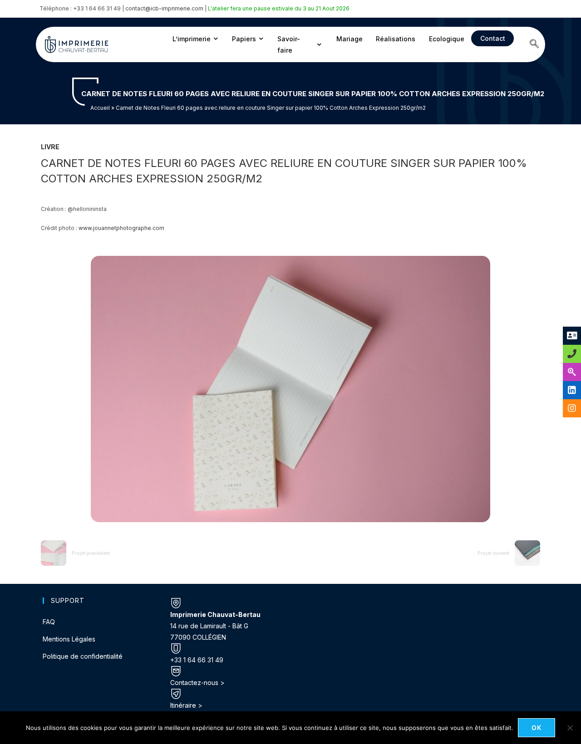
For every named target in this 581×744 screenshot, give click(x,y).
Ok (537, 727)
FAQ (49, 622)
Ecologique (446, 39)
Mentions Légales (69, 639)
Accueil (100, 107)
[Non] (569, 727)
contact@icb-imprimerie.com (164, 8)
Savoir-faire (288, 44)
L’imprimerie (191, 39)
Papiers (244, 39)
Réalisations (395, 39)
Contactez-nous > (197, 682)
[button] (534, 44)
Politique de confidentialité (83, 656)
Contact (492, 38)
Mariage (349, 39)
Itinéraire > (186, 705)
